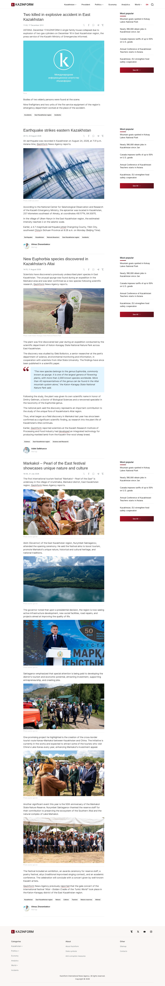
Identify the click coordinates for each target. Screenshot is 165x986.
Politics (14, 951)
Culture (66, 900)
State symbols (71, 951)
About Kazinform (72, 946)
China (38, 230)
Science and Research (60, 441)
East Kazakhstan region (43, 115)
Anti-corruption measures (76, 956)
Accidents (28, 115)
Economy (113, 4)
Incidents (57, 115)
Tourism (75, 900)
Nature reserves (86, 900)
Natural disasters (53, 237)
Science (27, 441)
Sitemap (123, 946)
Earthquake (28, 237)
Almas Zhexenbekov (40, 244)
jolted (63, 227)
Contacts (123, 951)
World (13, 965)
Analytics (126, 4)
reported (65, 886)
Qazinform (42, 144)
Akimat (97, 900)
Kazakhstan (40, 237)
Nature (58, 900)
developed (64, 431)
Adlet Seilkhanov (39, 449)
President (86, 4)
